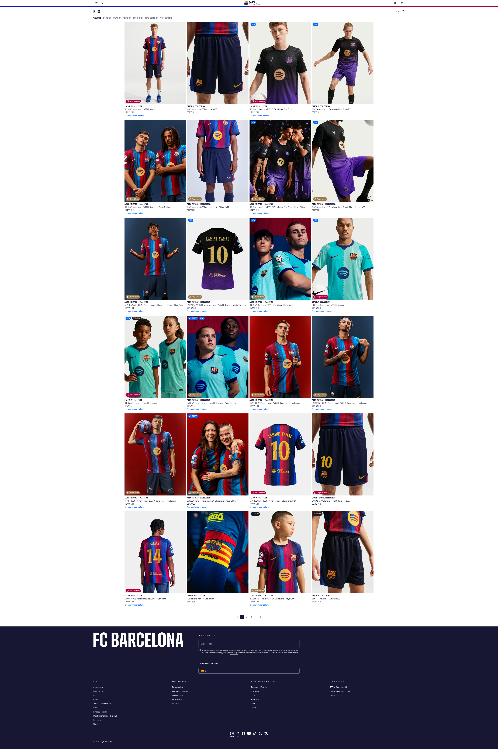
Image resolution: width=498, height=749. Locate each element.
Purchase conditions (180, 691)
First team (255, 691)
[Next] (260, 617)
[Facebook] (243, 733)
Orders (96, 699)
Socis (253, 695)
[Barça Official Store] (252, 3)
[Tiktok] (255, 733)
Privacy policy (177, 687)
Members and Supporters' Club (105, 716)
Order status (98, 687)
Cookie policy (177, 695)
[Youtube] (249, 733)
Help (95, 695)
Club (253, 703)
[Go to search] (103, 3)
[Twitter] (260, 733)
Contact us (97, 720)
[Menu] (96, 3)
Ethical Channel (336, 695)
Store (232, 736)
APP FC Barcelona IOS (338, 687)
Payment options (100, 712)
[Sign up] (295, 644)
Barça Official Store (106, 741)
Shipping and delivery (102, 703)
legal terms (246, 650)
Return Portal (98, 691)
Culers (253, 708)
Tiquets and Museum (259, 687)
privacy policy (258, 650)
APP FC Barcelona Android (340, 691)
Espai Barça (255, 699)
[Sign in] (395, 3)
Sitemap (175, 703)
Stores (95, 724)
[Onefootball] (266, 733)
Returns (96, 708)
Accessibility (177, 699)
